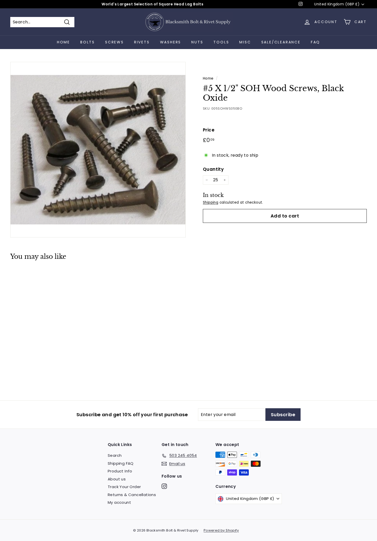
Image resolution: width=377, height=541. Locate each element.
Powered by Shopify (221, 530)
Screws (114, 42)
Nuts (197, 42)
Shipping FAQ (121, 463)
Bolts (87, 42)
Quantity (213, 169)
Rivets (142, 42)
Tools (221, 42)
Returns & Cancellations (132, 494)
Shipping (210, 202)
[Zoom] (98, 149)
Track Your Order (124, 486)
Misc (245, 42)
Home (63, 42)
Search (115, 455)
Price (208, 130)
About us (117, 479)
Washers (170, 42)
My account (119, 502)
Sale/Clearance (281, 42)
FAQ (315, 42)
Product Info (120, 471)
